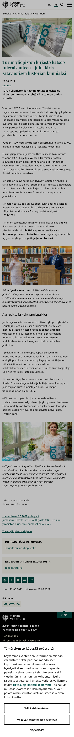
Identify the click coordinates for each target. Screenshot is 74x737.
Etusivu (7, 13)
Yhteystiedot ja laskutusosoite (21, 640)
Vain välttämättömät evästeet (37, 720)
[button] (69, 4)
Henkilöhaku (10, 635)
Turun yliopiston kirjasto (17, 531)
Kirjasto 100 (12, 604)
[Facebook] (5, 580)
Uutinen (40, 13)
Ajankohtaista (23, 13)
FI (56, 4)
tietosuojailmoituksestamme (32, 685)
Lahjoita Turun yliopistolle (20, 548)
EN (49, 4)
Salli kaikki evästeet (37, 708)
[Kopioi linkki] (31, 580)
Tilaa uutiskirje (14, 567)
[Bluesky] (18, 580)
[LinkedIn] (24, 580)
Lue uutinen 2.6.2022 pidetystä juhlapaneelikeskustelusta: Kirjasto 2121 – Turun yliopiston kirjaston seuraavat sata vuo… (31, 520)
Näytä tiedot (37, 729)
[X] (11, 580)
